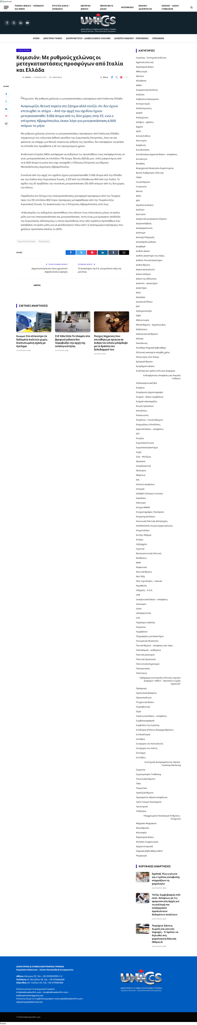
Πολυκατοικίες (143, 668)
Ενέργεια (140, 387)
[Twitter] (6, 101)
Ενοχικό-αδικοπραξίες (145, 7)
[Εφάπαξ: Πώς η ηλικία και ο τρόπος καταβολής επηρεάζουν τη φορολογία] (142, 877)
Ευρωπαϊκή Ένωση (26, 241)
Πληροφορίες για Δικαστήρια (150, 636)
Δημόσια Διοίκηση (144, 205)
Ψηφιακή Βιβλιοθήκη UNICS (149, 851)
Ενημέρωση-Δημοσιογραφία (149, 392)
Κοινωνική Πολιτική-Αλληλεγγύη (152, 521)
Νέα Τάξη (140, 576)
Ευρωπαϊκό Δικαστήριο (147, 447)
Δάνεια (139, 191)
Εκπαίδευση (142, 343)
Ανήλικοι (140, 94)
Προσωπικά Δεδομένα (146, 693)
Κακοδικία (141, 498)
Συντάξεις (141, 757)
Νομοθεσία (141, 585)
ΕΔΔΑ (138, 315)
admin (28, 77)
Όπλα (138, 608)
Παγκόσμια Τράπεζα (145, 622)
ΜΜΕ (138, 562)
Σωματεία (140, 769)
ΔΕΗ (138, 200)
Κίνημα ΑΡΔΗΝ (143, 507)
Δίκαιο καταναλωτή (145, 269)
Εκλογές (139, 338)
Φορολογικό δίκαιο (145, 837)
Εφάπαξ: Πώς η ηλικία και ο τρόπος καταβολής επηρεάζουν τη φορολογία (166, 878)
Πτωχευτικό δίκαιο (145, 702)
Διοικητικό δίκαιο (144, 301)
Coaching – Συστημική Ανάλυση (151, 57)
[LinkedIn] (6, 109)
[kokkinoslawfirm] (98, 23)
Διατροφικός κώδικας (146, 242)
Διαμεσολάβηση (144, 223)
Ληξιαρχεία (141, 544)
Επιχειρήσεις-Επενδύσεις (148, 424)
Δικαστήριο (141, 288)
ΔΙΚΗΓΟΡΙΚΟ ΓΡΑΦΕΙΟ (52, 38)
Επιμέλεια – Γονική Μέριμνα (149, 420)
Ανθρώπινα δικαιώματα (147, 99)
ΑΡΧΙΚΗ (36, 38)
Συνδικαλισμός (143, 734)
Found (3, 1023)
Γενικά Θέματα (23, 50)
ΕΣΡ (137, 433)
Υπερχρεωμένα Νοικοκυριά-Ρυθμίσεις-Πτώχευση (162, 817)
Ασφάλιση (141, 145)
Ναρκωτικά (141, 567)
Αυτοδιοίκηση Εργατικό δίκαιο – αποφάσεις (156, 154)
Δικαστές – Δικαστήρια (146, 283)
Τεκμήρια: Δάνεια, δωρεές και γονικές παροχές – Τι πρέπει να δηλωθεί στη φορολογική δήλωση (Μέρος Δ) (165, 933)
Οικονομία (141, 604)
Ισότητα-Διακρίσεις (145, 484)
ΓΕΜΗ (138, 177)
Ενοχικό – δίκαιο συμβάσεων (170, 7)
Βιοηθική (140, 163)
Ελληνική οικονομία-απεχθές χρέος (153, 352)
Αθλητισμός (141, 71)
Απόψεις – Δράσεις (145, 122)
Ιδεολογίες (141, 470)
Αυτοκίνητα (141, 159)
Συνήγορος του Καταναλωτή (149, 743)
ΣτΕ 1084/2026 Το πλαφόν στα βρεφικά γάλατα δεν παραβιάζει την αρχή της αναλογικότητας (72, 341)
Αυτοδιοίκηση (142, 150)
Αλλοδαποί (141, 80)
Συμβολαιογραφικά (145, 720)
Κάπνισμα (141, 502)
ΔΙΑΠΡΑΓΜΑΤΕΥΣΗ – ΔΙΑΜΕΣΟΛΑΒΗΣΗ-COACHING (88, 38)
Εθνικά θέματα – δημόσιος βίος (151, 324)
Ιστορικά (140, 489)
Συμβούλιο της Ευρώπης (148, 725)
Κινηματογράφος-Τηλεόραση (150, 512)
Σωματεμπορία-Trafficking (148, 774)
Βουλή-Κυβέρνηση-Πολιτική (150, 173)
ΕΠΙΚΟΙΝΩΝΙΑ (158, 38)
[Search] (191, 7)
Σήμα (138, 711)
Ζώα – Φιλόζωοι (143, 456)
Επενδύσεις (141, 410)
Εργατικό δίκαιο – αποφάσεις (61, 7)
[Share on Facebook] (112, 77)
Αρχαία (139, 126)
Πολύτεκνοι (141, 673)
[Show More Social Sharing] (126, 77)
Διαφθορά (140, 246)
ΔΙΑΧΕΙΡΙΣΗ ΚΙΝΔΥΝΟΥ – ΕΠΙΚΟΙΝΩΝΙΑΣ (131, 38)
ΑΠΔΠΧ (139, 113)
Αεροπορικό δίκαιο (145, 67)
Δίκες (138, 292)
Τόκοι (138, 783)
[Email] (6, 123)
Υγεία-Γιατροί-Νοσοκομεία (149, 802)
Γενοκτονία (141, 186)
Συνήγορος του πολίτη (146, 748)
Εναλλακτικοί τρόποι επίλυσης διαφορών (155, 371)
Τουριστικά (141, 788)
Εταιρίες (140, 438)
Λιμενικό (140, 549)
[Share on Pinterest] (121, 77)
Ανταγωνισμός (143, 103)
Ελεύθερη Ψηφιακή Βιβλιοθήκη (151, 348)
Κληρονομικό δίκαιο (145, 516)
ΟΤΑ (138, 618)
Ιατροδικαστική (143, 466)
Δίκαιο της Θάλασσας (146, 278)
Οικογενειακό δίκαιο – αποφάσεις (152, 599)
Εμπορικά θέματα (86, 7)
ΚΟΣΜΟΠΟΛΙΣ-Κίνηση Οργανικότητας (154, 526)
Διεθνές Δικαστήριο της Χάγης (150, 255)
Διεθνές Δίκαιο (143, 251)
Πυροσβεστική (143, 707)
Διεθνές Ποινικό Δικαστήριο (149, 260)
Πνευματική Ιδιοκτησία (147, 641)
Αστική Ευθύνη (143, 136)
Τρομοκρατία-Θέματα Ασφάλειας (152, 797)
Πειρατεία (141, 627)
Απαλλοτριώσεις (144, 108)
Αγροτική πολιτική (144, 62)
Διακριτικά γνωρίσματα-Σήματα (151, 219)
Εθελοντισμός (142, 320)
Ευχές (139, 452)
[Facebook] (6, 94)
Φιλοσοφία (141, 832)
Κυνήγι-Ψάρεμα (143, 535)
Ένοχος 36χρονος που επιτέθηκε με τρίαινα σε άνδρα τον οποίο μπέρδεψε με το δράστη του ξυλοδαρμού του (111, 343)
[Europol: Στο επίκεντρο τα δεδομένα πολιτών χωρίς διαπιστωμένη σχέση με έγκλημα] (33, 321)
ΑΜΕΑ (139, 85)
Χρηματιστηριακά (144, 846)
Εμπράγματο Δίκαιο (106, 7)
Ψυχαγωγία (141, 855)
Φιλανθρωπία (142, 828)
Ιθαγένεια (140, 475)
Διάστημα (140, 232)
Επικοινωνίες (142, 415)
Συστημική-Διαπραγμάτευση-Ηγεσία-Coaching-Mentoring (163, 763)
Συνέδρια (140, 739)
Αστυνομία (141, 140)
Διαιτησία (141, 214)
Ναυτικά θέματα (144, 572)
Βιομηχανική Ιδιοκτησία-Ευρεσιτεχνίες (155, 168)
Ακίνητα (140, 76)
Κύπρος (139, 539)
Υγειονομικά (142, 806)
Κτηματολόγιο (143, 530)
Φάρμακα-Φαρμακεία (146, 823)
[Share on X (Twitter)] (116, 77)
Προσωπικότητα (143, 697)
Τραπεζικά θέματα (144, 792)
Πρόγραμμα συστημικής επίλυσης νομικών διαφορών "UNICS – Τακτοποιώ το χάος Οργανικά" (160, 680)
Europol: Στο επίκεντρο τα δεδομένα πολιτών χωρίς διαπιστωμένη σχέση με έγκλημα (31, 341)
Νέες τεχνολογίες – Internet (149, 581)
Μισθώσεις (141, 558)
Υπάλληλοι (141, 811)
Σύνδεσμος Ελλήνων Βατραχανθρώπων (155, 730)
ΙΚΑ (137, 479)
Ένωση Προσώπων (145, 406)
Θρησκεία (140, 461)
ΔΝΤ (138, 306)
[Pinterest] (6, 116)
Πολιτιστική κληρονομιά (147, 664)
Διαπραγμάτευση (144, 228)
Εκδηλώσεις (141, 329)
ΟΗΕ (138, 595)
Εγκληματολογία (144, 311)
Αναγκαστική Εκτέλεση (147, 90)
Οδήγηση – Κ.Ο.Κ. (144, 590)
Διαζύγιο (140, 209)
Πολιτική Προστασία (146, 659)
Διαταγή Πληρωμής (145, 237)
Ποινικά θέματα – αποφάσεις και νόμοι (29, 7)
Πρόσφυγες (44, 241)
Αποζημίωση (127, 7)
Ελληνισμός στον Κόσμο (147, 357)
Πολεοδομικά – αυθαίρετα (148, 650)
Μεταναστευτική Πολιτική (148, 553)
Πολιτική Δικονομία (145, 654)
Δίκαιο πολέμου (143, 274)
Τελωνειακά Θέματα (145, 779)
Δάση (138, 196)
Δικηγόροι (140, 297)
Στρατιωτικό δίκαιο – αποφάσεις (151, 716)
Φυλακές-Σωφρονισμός (147, 842)
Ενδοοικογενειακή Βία (146, 383)
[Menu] (6, 7)
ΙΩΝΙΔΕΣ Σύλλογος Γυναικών (149, 493)
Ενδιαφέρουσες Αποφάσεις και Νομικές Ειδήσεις (162, 377)
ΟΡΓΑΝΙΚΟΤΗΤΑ (143, 613)
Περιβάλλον (142, 631)
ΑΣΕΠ (138, 131)
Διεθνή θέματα (143, 265)
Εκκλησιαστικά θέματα (147, 334)
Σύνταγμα (141, 753)
